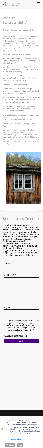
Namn (7, 264)
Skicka (22, 341)
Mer (26, 439)
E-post (7, 307)
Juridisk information (13, 439)
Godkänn (10, 445)
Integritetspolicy (12, 436)
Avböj (20, 445)
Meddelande (10, 275)
